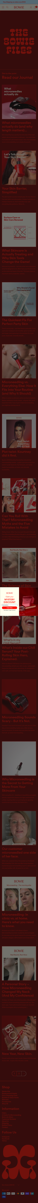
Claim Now (9, 607)
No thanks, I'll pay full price (9, 610)
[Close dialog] (36, 589)
